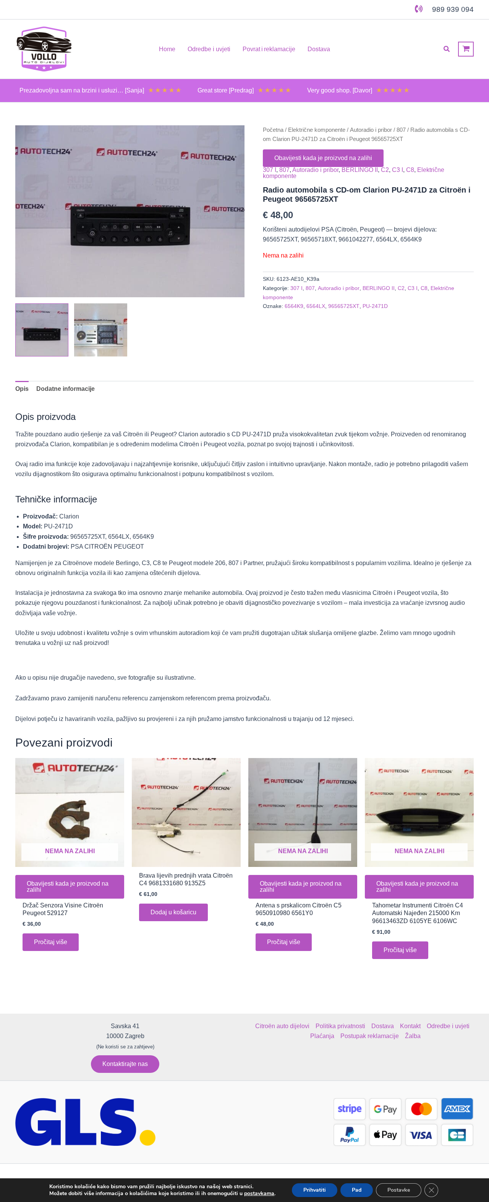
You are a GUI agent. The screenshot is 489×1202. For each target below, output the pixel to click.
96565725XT (343, 306)
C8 (410, 170)
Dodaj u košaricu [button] (173, 912)
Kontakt (410, 1026)
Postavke (398, 1190)
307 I (269, 170)
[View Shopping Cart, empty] (466, 49)
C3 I (397, 170)
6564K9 (294, 306)
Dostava (382, 1026)
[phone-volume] (418, 9)
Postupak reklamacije (369, 1036)
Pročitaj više (50, 942)
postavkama (259, 1193)
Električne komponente (316, 130)
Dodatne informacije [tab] (65, 389)
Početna (273, 130)
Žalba (413, 1036)
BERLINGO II (360, 170)
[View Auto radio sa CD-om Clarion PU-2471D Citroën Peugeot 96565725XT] (41, 329)
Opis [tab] (22, 389)
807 (401, 130)
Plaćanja (322, 1036)
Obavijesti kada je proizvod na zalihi (323, 158)
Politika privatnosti (340, 1026)
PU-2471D (375, 306)
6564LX (315, 306)
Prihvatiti (314, 1190)
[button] (447, 49)
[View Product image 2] (100, 329)
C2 (385, 170)
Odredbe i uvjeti (448, 1026)
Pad (356, 1190)
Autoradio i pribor (371, 130)
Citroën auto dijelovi (282, 1026)
